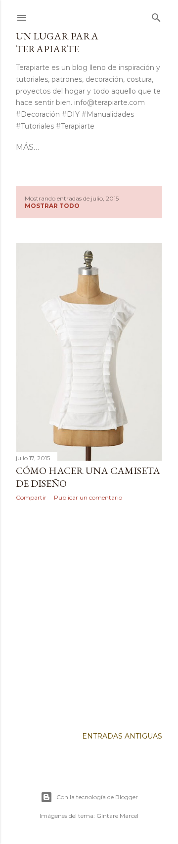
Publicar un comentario (88, 497)
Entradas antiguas (122, 736)
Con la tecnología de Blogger (97, 797)
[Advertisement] (89, 614)
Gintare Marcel (117, 815)
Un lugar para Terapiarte (57, 42)
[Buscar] (156, 16)
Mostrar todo (52, 205)
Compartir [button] (31, 497)
